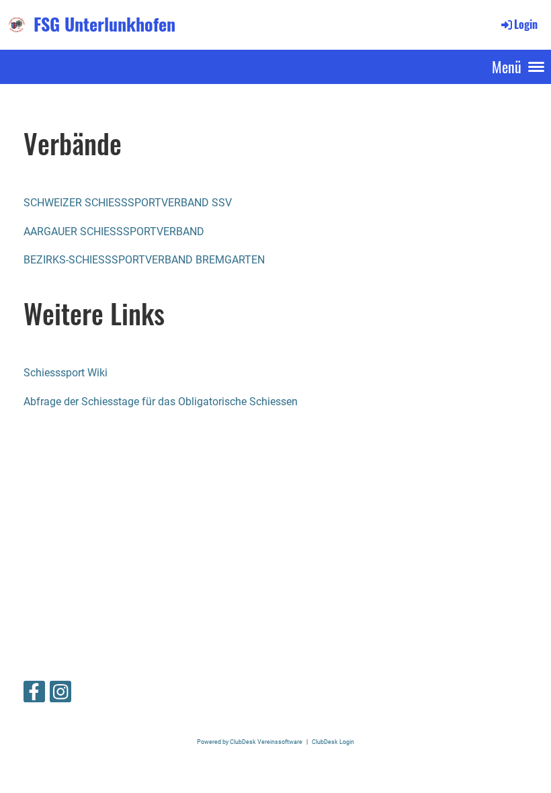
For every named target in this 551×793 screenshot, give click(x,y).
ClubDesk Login (333, 741)
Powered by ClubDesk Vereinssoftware (249, 741)
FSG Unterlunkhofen (104, 24)
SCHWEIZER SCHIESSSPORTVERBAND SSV (128, 202)
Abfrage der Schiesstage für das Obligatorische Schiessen (161, 401)
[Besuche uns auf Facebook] (34, 695)
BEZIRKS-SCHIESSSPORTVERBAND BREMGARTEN (144, 259)
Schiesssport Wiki (66, 372)
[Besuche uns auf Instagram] (60, 695)
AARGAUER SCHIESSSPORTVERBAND (114, 231)
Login (526, 24)
